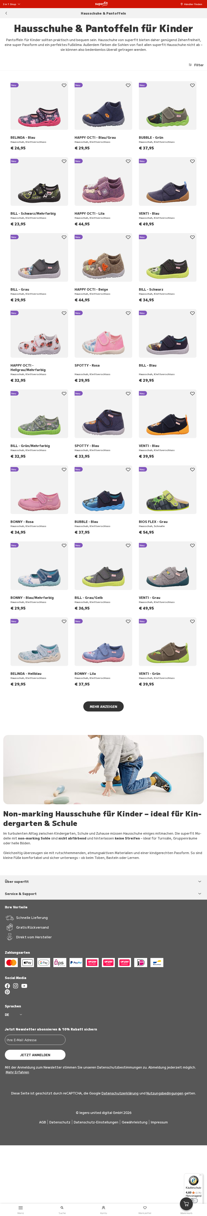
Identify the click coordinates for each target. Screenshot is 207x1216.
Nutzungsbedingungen (165, 1093)
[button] (192, 4)
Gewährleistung (134, 1122)
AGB (42, 1122)
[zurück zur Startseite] (101, 4)
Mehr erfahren (17, 1072)
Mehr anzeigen (103, 706)
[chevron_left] (6, 13)
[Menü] (200, 1175)
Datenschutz (59, 1122)
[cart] (186, 1204)
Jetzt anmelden (35, 1054)
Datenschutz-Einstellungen (96, 1122)
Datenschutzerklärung (119, 1093)
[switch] (194, 1200)
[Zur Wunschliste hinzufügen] (64, 85)
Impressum (159, 1122)
